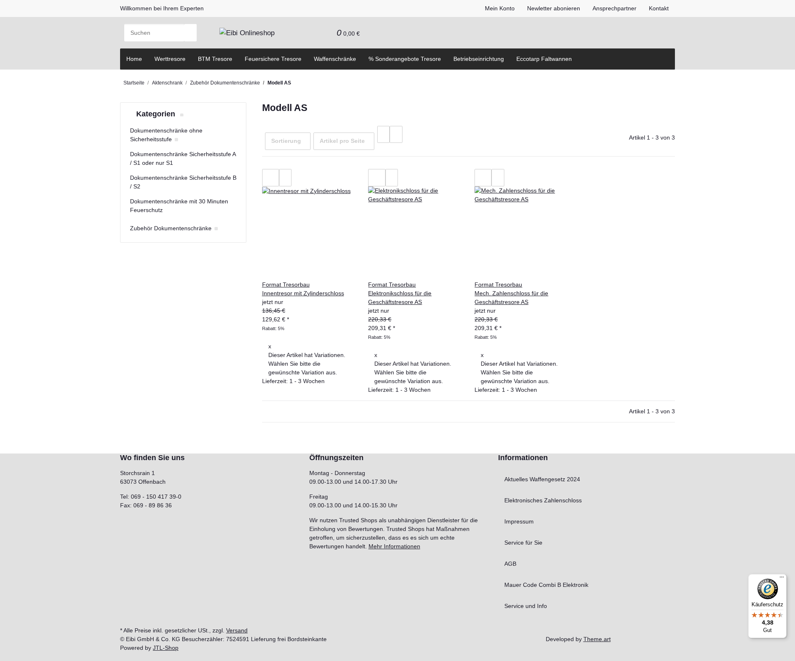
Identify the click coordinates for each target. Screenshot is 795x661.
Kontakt (659, 8)
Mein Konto (500, 8)
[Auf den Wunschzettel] (285, 177)
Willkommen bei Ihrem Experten (162, 8)
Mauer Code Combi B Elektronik (546, 584)
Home (134, 58)
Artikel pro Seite (342, 141)
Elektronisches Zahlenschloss (543, 500)
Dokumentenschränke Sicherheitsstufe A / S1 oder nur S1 (183, 158)
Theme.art (597, 639)
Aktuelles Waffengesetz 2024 (542, 479)
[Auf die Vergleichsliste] (270, 177)
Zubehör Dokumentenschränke (171, 228)
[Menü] (782, 579)
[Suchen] (190, 32)
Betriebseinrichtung (478, 58)
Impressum (519, 521)
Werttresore (170, 58)
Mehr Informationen (394, 546)
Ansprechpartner (614, 8)
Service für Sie (523, 542)
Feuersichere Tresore (273, 58)
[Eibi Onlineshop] (247, 33)
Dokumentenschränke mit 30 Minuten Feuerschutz (179, 205)
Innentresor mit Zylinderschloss (303, 293)
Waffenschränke (335, 58)
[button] (312, 32)
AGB (510, 563)
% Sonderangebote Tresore (405, 58)
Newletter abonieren (553, 8)
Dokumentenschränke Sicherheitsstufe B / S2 (183, 182)
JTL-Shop (165, 647)
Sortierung (286, 141)
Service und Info (525, 606)
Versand (237, 630)
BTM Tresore (215, 58)
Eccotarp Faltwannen (544, 58)
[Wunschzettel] (324, 32)
